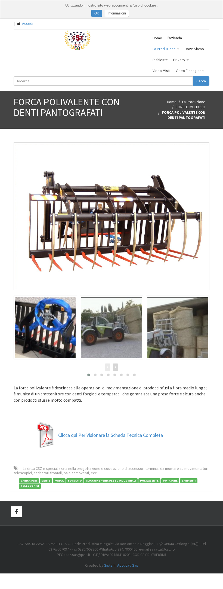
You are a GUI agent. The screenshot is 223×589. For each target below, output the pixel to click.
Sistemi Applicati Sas (121, 565)
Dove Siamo (194, 48)
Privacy (179, 59)
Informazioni (117, 13)
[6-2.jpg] (45, 327)
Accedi (27, 23)
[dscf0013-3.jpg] (111, 216)
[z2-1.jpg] (177, 327)
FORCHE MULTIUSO (190, 106)
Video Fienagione (190, 70)
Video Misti (161, 70)
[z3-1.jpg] (111, 327)
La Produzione (164, 48)
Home (157, 37)
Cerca (201, 81)
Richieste (160, 59)
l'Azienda (175, 37)
